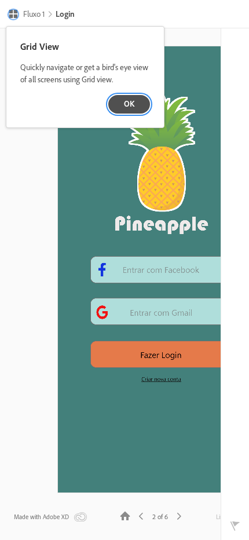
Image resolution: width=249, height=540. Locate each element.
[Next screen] (179, 515)
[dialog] (85, 77)
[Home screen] (125, 515)
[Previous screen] (141, 515)
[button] (26, 15)
